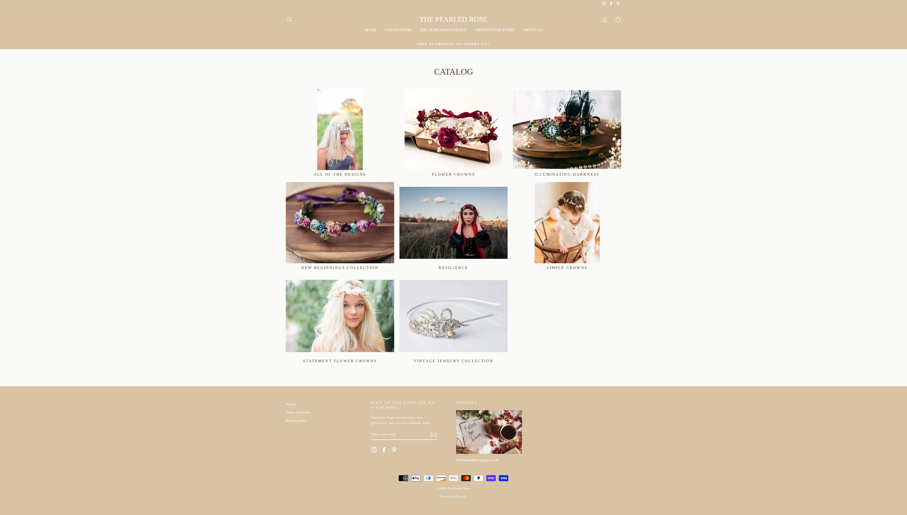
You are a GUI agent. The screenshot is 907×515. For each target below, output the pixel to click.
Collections (398, 30)
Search (291, 404)
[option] (453, 44)
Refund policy (296, 420)
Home (370, 30)
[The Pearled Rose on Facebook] (384, 450)
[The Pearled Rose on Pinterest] (394, 450)
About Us (532, 30)
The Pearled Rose (453, 19)
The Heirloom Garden (443, 30)
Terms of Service (298, 412)
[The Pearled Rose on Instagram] (374, 450)
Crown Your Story (494, 30)
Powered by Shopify (453, 496)
